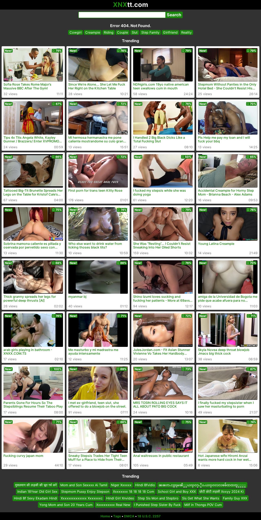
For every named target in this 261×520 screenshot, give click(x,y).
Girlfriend (170, 32)
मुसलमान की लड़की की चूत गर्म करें (36, 485)
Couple (122, 32)
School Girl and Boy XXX (177, 491)
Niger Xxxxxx (121, 485)
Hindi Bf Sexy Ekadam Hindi (35, 498)
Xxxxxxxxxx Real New (113, 505)
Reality (186, 32)
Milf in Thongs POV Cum (203, 505)
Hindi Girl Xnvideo (120, 498)
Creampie (92, 32)
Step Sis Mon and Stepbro (158, 498)
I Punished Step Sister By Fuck (157, 505)
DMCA (129, 516)
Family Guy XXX (235, 498)
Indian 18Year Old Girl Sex (37, 491)
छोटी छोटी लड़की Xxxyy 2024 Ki (221, 491)
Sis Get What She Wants (200, 498)
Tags (117, 516)
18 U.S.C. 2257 (149, 516)
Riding (108, 32)
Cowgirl (76, 32)
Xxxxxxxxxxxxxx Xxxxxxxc (82, 498)
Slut (135, 32)
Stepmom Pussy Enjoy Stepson (85, 491)
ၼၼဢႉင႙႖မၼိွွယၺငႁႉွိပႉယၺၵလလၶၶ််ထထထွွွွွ (202, 485)
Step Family (150, 32)
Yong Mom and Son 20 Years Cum (66, 505)
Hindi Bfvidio (145, 485)
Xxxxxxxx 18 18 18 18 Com (133, 491)
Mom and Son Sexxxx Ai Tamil (83, 485)
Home (105, 516)
